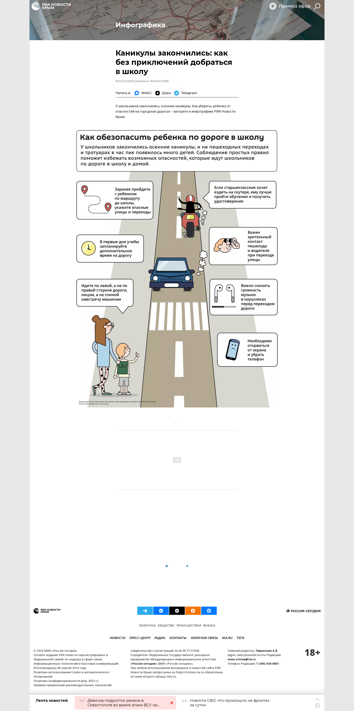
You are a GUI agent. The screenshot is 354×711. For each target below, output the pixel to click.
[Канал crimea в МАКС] (209, 611)
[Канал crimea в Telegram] (145, 611)
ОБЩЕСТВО (166, 625)
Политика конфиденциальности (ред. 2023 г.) (66, 681)
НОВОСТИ (117, 638)
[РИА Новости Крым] (51, 6)
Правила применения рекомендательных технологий (72, 685)
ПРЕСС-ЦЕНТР (139, 638)
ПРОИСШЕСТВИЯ (188, 625)
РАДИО (159, 638)
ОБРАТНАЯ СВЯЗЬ (204, 638)
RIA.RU (227, 638)
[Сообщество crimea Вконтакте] (161, 611)
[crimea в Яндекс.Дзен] (177, 611)
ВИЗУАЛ (209, 625)
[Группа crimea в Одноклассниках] (193, 611)
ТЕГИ (240, 638)
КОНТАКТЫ (178, 638)
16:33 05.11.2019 (124, 81)
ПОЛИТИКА (147, 625)
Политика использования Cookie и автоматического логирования (72, 674)
